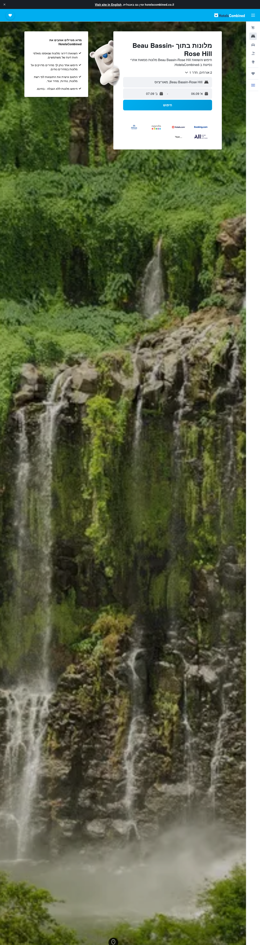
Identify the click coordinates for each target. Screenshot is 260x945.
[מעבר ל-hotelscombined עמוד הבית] (229, 15)
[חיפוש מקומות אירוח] (253, 36)
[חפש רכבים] (253, 45)
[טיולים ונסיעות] (253, 73)
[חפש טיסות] (253, 28)
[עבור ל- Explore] (253, 62)
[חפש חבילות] (253, 53)
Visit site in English (108, 4)
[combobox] (198, 72)
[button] (4, 4)
